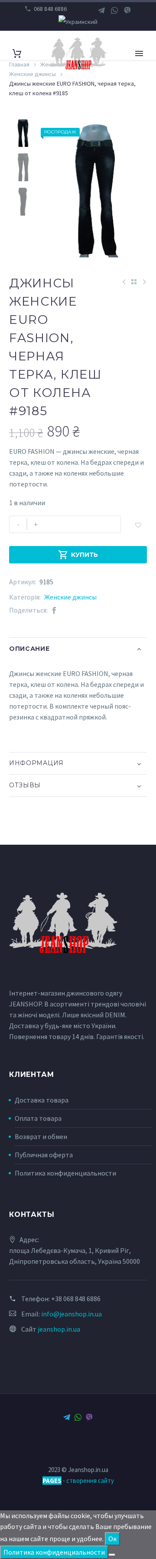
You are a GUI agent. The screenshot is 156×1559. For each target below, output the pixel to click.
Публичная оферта (44, 1154)
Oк (112, 1538)
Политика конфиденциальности (65, 1173)
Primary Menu (139, 53)
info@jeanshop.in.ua (71, 1313)
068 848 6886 (50, 9)
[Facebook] (54, 610)
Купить (78, 555)
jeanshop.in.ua (59, 1329)
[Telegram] (101, 10)
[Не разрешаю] (111, 1554)
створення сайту (90, 1480)
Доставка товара (41, 1100)
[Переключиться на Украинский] (78, 21)
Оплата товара (38, 1118)
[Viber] (127, 10)
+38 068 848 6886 (76, 1298)
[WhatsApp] (114, 10)
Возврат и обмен (41, 1136)
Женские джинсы (70, 597)
